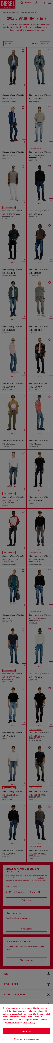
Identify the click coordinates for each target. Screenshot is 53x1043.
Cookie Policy (29, 1022)
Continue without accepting (26, 1039)
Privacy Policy (12, 1022)
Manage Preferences (31, 1019)
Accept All (26, 1031)
